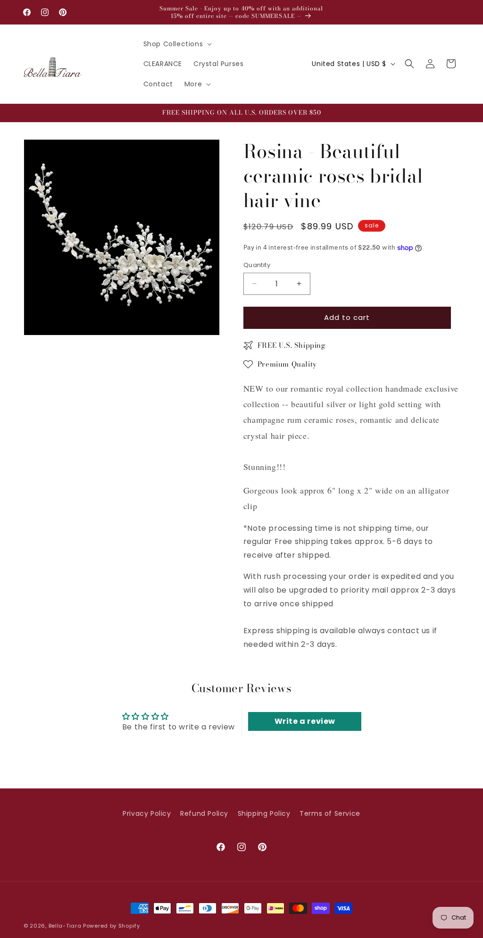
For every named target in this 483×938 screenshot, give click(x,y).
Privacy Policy (147, 813)
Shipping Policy (264, 813)
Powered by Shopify (111, 926)
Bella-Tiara (65, 926)
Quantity (256, 264)
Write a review (305, 721)
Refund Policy (204, 813)
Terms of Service (330, 813)
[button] (177, 44)
